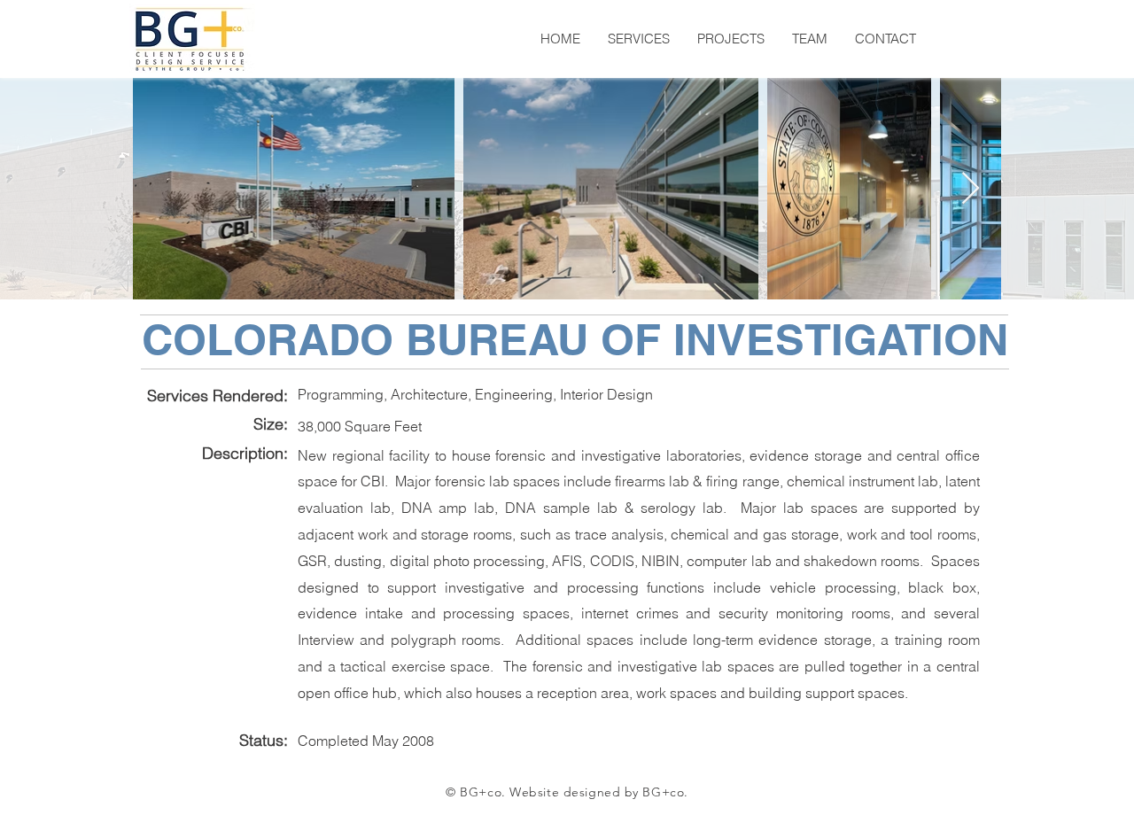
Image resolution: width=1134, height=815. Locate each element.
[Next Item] (970, 189)
